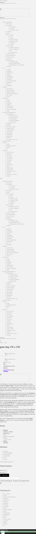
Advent (8, 74)
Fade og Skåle (10, 130)
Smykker (9, 66)
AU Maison (9, 153)
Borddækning (10, 106)
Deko (4, 517)
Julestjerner (9, 82)
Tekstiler (5, 98)
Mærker (5, 150)
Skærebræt (9, 134)
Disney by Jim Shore (12, 174)
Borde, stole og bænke (12, 93)
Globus (11, 44)
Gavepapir (9, 85)
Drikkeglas (9, 123)
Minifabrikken (10, 164)
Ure (11, 50)
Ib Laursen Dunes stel (12, 139)
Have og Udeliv (7, 141)
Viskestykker (10, 107)
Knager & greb (13, 52)
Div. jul (8, 84)
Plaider (8, 101)
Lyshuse (12, 28)
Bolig (8, 144)
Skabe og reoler (10, 90)
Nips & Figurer (10, 34)
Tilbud (4, 142)
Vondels (9, 172)
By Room (9, 155)
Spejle (8, 96)
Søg (1, 2)
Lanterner (5, 520)
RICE (8, 166)
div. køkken (9, 131)
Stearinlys (9, 31)
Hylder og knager (11, 92)
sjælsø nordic (10, 169)
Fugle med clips (14, 39)
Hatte (8, 111)
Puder (8, 99)
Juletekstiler (10, 73)
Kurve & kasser (10, 57)
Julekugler (9, 71)
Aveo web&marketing (24, 480)
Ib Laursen (9, 160)
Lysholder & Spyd (14, 30)
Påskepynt (12, 42)
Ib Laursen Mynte (11, 126)
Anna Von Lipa (10, 152)
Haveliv (8, 147)
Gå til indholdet (3, 0)
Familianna (9, 158)
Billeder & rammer (14, 47)
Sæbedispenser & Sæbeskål (17, 65)
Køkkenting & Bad (11, 145)
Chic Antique (10, 157)
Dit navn (2, 470)
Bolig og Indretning (7, 22)
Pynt (11, 36)
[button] (18, 178)
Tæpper (8, 104)
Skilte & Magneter (14, 49)
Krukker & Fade (14, 41)
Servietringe (13, 122)
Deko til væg (10, 46)
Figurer (11, 38)
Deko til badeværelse (15, 63)
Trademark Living (11, 171)
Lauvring (9, 161)
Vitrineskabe (10, 88)
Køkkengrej (9, 133)
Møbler (5, 87)
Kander (8, 125)
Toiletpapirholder (14, 61)
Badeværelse (10, 60)
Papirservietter (13, 115)
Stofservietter (13, 119)
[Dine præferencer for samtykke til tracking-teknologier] (3, 532)
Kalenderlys (9, 76)
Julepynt (9, 69)
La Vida (8, 163)
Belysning (9, 23)
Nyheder (9, 176)
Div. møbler (9, 95)
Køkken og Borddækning (9, 112)
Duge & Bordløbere (14, 120)
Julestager (9, 79)
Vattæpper (9, 103)
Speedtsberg (10, 168)
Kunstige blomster (11, 55)
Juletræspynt (10, 77)
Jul (4, 68)
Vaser (8, 33)
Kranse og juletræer (11, 80)
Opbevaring (9, 136)
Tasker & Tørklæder (11, 109)
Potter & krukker (11, 53)
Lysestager (9, 25)
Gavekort (9, 58)
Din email (2, 472)
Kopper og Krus (10, 128)
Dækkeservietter (14, 117)
